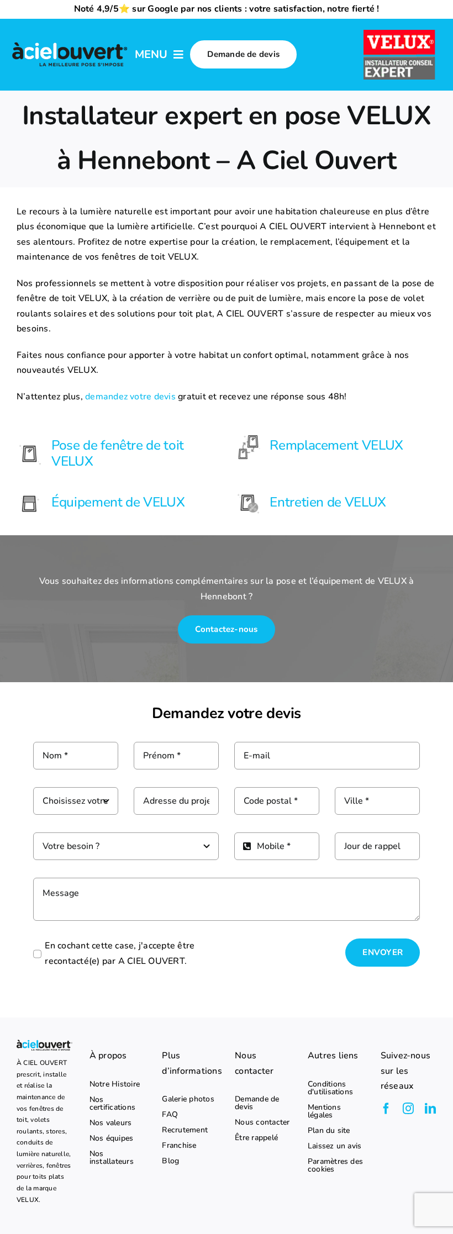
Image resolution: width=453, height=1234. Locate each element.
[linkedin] (430, 1108)
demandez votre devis (130, 397)
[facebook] (386, 1108)
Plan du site (329, 1131)
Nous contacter (262, 1122)
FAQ (170, 1115)
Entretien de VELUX (328, 502)
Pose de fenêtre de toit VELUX (117, 453)
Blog (170, 1161)
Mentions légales (324, 1111)
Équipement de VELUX (118, 502)
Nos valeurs (110, 1123)
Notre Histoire (114, 1084)
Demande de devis (257, 1103)
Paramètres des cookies (335, 1165)
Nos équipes (111, 1138)
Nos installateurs (111, 1158)
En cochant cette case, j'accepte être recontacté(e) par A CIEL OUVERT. (119, 953)
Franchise (179, 1145)
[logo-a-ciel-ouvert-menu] (69, 44)
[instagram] (408, 1108)
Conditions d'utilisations (330, 1088)
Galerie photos (188, 1099)
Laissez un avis (335, 1146)
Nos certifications (112, 1103)
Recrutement (185, 1130)
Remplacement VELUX (336, 445)
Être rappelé (256, 1138)
